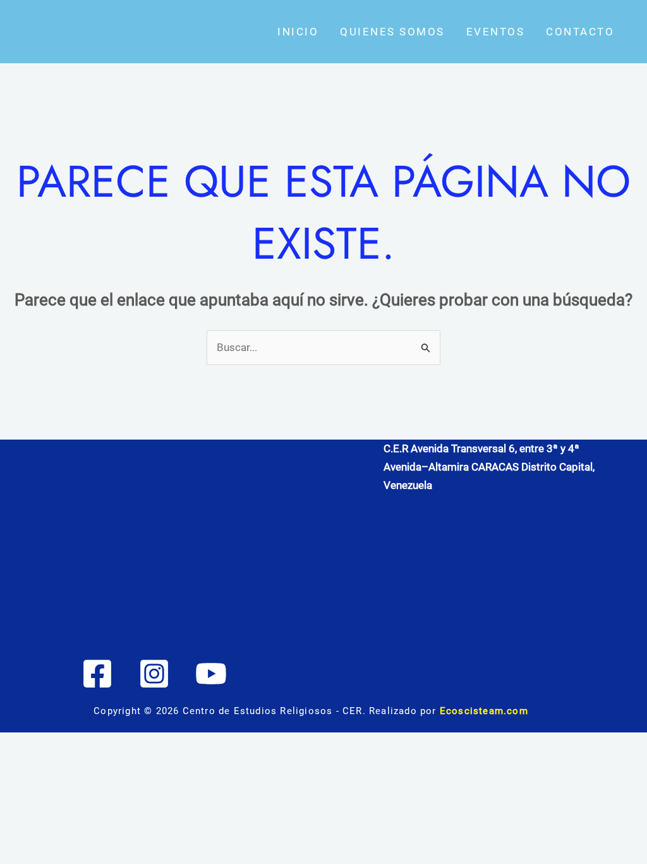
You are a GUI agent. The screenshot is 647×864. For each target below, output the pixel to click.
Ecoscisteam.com (484, 711)
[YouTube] (211, 673)
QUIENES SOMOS (392, 31)
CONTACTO (580, 31)
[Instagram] (154, 673)
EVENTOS (495, 31)
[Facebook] (97, 673)
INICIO (297, 31)
